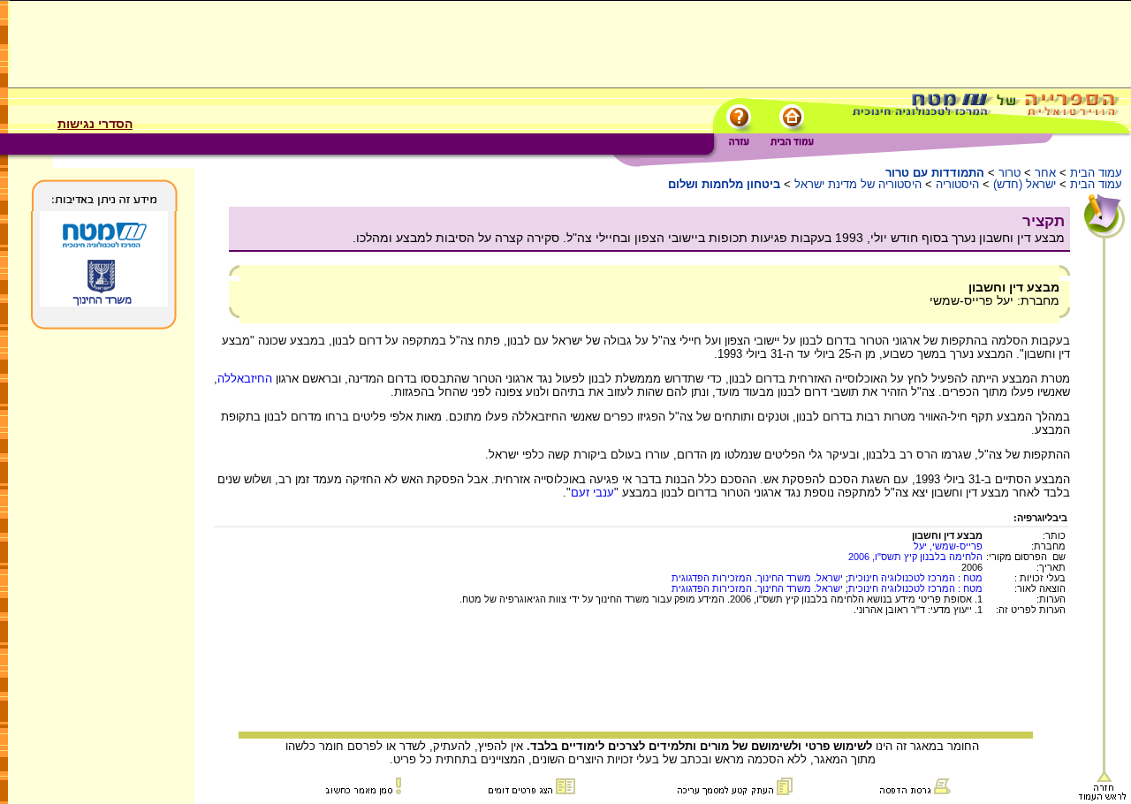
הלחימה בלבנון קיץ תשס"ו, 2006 (915, 556)
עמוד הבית (1096, 172)
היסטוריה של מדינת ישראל (858, 184)
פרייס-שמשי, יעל (948, 546)
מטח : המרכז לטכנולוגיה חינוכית (915, 578)
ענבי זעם (592, 492)
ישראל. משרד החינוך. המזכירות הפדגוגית (757, 578)
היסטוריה (957, 184)
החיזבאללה (244, 378)
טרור (1009, 172)
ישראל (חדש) (1024, 184)
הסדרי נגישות (95, 124)
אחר (1045, 172)
